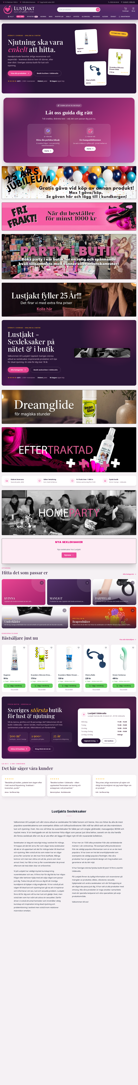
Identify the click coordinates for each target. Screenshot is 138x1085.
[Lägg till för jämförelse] (24, 652)
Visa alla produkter (18, 73)
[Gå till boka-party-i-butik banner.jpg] (69, 256)
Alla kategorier (17, 370)
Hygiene (7, 675)
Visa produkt (14, 689)
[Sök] (98, 10)
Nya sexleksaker (69, 542)
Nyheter (67, 555)
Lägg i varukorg (16, 686)
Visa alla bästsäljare (126, 639)
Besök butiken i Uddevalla (47, 73)
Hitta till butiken (18, 749)
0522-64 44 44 (114, 2)
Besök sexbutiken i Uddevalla (46, 370)
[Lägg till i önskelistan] (24, 648)
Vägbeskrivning (90, 741)
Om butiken (108, 741)
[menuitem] (11, 17)
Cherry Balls (90, 675)
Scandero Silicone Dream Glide (42, 675)
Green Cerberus (119, 675)
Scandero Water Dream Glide (69, 675)
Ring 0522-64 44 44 (42, 749)
